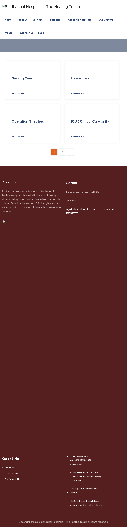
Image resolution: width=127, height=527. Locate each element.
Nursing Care (22, 78)
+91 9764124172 (90, 472)
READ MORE (18, 93)
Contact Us (26, 32)
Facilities (55, 19)
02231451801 (76, 480)
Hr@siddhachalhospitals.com (81, 209)
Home (8, 19)
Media (8, 32)
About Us (22, 19)
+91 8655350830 (89, 488)
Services (37, 19)
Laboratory (80, 78)
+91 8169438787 (91, 476)
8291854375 (76, 464)
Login (41, 32)
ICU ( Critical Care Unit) (90, 121)
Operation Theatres (28, 121)
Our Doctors (106, 19)
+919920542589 (83, 460)
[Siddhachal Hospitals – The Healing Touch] (41, 6)
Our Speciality (12, 479)
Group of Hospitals (79, 19)
